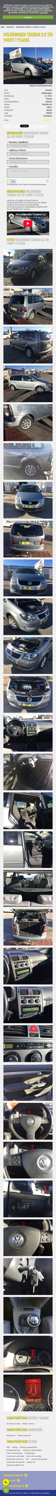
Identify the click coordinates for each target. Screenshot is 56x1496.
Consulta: (12, 166)
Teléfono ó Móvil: (16, 150)
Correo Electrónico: (17, 158)
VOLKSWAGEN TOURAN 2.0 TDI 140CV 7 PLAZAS (30, 27)
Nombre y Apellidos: (18, 142)
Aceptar (28, 17)
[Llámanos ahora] (6, 1482)
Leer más (44, 13)
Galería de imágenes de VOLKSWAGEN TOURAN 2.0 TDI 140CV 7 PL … (28, 65)
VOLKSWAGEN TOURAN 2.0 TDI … (28, 257)
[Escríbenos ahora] (6, 1490)
